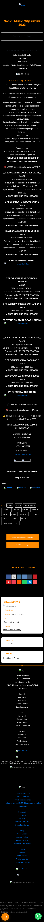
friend (5, 514)
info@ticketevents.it (11, 622)
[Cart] (3, 13)
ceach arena (29, 505)
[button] (22, 10)
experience (35, 510)
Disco (16, 510)
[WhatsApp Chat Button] (38, 916)
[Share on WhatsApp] (24, 582)
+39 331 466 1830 (17, 614)
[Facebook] (36, 774)
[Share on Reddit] (19, 582)
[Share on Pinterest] (35, 577)
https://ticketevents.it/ (12, 630)
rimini (23, 519)
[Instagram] (29, 774)
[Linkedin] (19, 577)
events (25, 510)
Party (4, 519)
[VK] (24, 577)
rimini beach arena (10, 523)
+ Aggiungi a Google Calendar (22, 537)
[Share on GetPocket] (13, 582)
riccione (14, 519)
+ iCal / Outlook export (22, 545)
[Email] (35, 582)
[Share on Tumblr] (29, 577)
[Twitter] (8, 774)
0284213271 (24, 446)
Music (14, 514)
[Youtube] (22, 774)
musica (23, 514)
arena (9, 505)
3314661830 (24, 450)
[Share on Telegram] (29, 582)
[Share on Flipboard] (8, 582)
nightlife (33, 514)
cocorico (6, 510)
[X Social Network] (13, 577)
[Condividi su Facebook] (8, 577)
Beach (18, 505)
